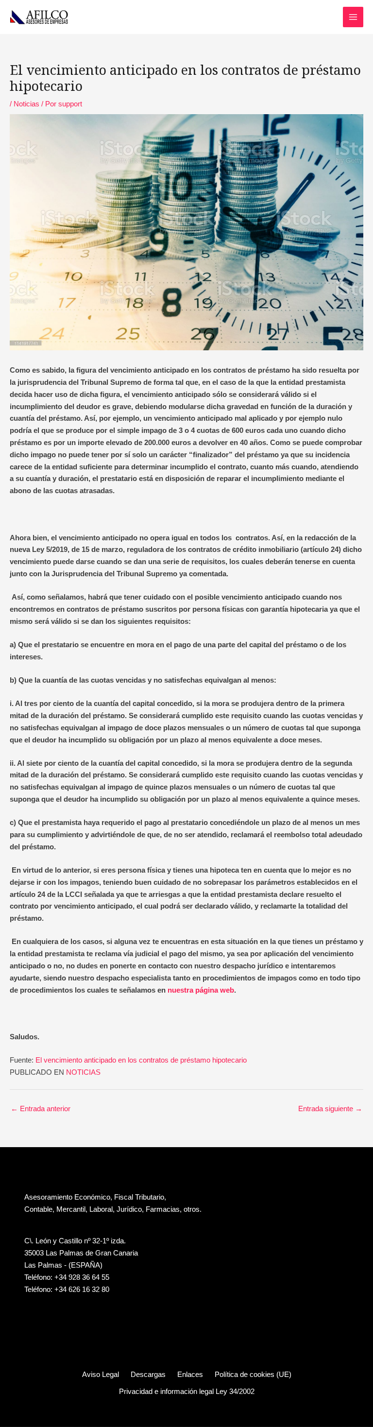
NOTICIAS (83, 1072)
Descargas (148, 1374)
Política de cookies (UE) (253, 1374)
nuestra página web (201, 990)
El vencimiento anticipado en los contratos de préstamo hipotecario (141, 1060)
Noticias (26, 104)
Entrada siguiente (330, 1109)
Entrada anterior (40, 1109)
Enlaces (190, 1374)
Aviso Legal (100, 1374)
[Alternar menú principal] (353, 17)
